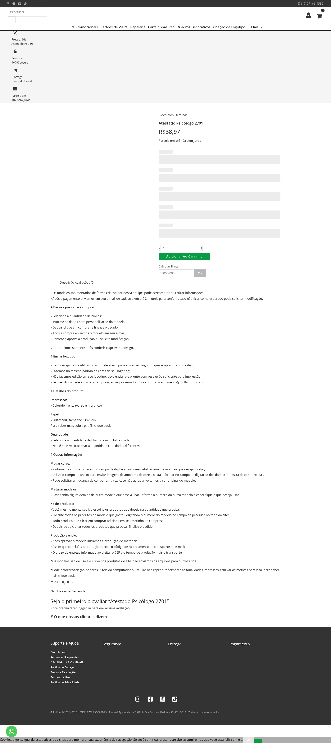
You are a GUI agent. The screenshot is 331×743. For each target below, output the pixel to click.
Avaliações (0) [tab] (84, 282)
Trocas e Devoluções (64, 672)
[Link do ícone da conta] (308, 15)
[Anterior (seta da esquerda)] (4, 735)
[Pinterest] (19, 3)
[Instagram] (8, 3)
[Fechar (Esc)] (29, 729)
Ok (200, 273)
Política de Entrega (63, 667)
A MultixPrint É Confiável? (67, 662)
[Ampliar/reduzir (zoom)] (4, 729)
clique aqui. (102, 426)
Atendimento (59, 652)
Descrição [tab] (67, 282)
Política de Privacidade (65, 682)
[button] (261, 27)
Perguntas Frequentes (65, 657)
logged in (84, 608)
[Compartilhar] (21, 729)
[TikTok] (25, 3)
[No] (258, 741)
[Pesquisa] (12, 20)
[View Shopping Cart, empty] (319, 15)
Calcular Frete (169, 266)
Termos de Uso (60, 677)
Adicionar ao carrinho (184, 256)
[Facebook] (13, 3)
